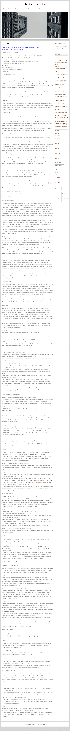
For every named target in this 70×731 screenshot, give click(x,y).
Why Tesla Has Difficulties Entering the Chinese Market (61, 108)
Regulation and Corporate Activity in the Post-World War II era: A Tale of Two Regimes (61, 117)
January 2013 (57, 158)
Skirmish (44, 724)
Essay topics (30, 9)
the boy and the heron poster (61, 121)
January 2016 (57, 148)
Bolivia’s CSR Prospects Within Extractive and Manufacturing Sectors (61, 62)
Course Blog (38, 9)
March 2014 (57, 153)
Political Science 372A (35, 4)
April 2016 (57, 143)
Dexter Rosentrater (59, 94)
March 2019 (57, 135)
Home (4, 9)
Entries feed (57, 177)
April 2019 (57, 133)
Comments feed (58, 179)
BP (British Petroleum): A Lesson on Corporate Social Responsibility (60, 86)
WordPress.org (58, 182)
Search (56, 51)
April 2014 (57, 150)
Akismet (8, 729)
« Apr (56, 207)
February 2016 (58, 145)
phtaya (56, 100)
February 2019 (58, 138)
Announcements (22, 9)
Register (56, 172)
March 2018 (57, 140)
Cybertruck (57, 106)
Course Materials (12, 9)
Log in (56, 174)
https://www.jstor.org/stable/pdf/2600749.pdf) (41, 480)
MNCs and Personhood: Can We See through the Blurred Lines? (61, 96)
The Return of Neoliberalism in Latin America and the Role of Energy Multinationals (61, 76)
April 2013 (57, 156)
